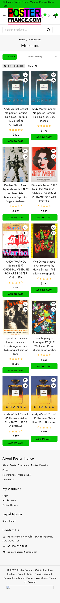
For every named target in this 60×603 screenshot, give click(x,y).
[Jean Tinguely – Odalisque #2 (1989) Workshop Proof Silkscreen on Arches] (44, 317)
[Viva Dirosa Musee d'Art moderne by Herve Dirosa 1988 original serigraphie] (44, 240)
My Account (9, 500)
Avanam (32, 582)
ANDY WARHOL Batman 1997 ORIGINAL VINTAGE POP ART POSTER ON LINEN (16, 269)
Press (5, 470)
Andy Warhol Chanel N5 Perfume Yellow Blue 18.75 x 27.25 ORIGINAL (16, 420)
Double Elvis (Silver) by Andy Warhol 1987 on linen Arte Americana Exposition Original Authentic (16, 193)
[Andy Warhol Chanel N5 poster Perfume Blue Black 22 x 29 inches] (44, 88)
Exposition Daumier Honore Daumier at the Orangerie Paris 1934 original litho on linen (16, 346)
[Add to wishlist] (25, 74)
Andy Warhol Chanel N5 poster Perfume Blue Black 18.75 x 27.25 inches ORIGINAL (16, 117)
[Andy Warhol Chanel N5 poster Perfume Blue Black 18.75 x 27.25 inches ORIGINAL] (15, 88)
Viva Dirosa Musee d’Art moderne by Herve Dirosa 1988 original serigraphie (44, 267)
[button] (15, 141)
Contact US (8, 479)
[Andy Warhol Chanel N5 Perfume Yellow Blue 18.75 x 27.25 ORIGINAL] (15, 393)
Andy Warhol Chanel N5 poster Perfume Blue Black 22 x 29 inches (44, 115)
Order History (10, 505)
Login (5, 495)
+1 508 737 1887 (17, 546)
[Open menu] (4, 16)
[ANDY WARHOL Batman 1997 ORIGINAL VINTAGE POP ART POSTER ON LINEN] (15, 240)
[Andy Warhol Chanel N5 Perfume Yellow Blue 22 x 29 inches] (44, 393)
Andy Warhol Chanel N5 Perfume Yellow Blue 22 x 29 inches (44, 418)
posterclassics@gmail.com (22, 552)
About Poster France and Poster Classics (25, 465)
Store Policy (9, 521)
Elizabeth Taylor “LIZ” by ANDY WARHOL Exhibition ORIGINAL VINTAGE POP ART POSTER (44, 193)
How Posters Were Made (16, 475)
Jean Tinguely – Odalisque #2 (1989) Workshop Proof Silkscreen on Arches (44, 344)
